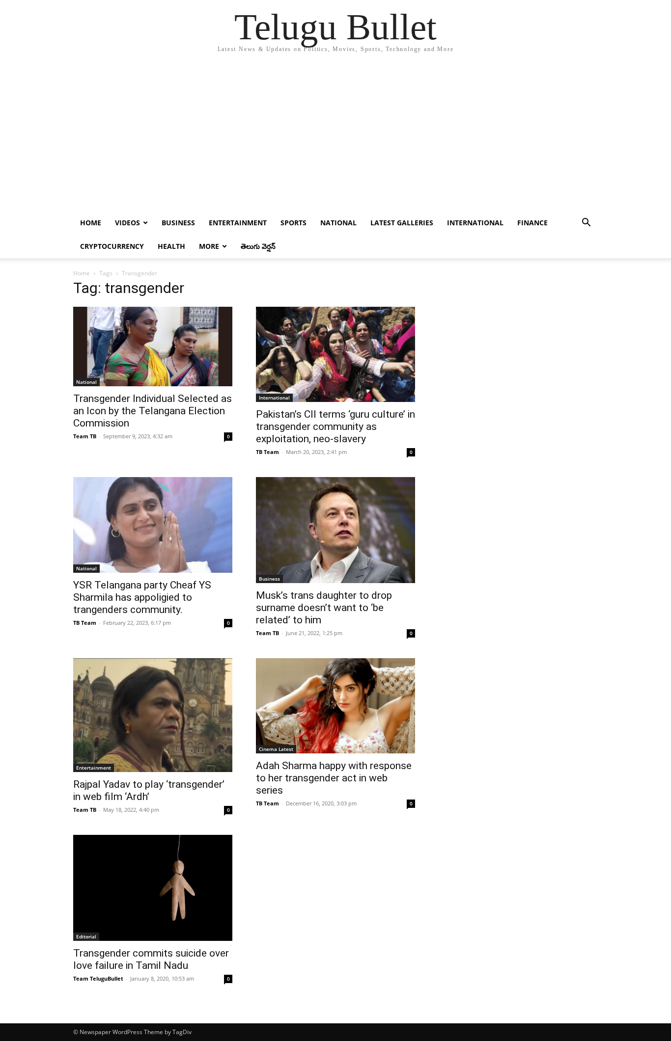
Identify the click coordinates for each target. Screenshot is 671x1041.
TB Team (267, 451)
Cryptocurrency (112, 246)
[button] (586, 223)
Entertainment (238, 222)
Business (178, 222)
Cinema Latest (276, 749)
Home (90, 222)
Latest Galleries (401, 222)
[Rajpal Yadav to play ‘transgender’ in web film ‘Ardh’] (152, 715)
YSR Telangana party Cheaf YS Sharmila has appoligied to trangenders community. (142, 597)
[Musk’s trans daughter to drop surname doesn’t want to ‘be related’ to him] (335, 530)
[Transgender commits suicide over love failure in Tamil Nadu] (152, 888)
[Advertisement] (335, 137)
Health (171, 246)
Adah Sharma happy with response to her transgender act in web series (334, 778)
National (338, 222)
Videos (127, 222)
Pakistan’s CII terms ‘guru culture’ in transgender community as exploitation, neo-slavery (335, 426)
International (475, 222)
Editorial (86, 936)
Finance (532, 222)
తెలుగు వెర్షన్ (258, 246)
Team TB (84, 436)
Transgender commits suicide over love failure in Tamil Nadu (151, 959)
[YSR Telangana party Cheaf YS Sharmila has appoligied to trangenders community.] (152, 524)
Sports (293, 222)
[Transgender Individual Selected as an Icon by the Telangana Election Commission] (152, 346)
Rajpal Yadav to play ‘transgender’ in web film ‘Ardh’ (148, 790)
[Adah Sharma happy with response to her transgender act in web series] (335, 705)
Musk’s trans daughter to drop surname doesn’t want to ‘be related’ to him (324, 607)
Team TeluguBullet (98, 978)
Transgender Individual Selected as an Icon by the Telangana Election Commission (152, 411)
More (209, 246)
